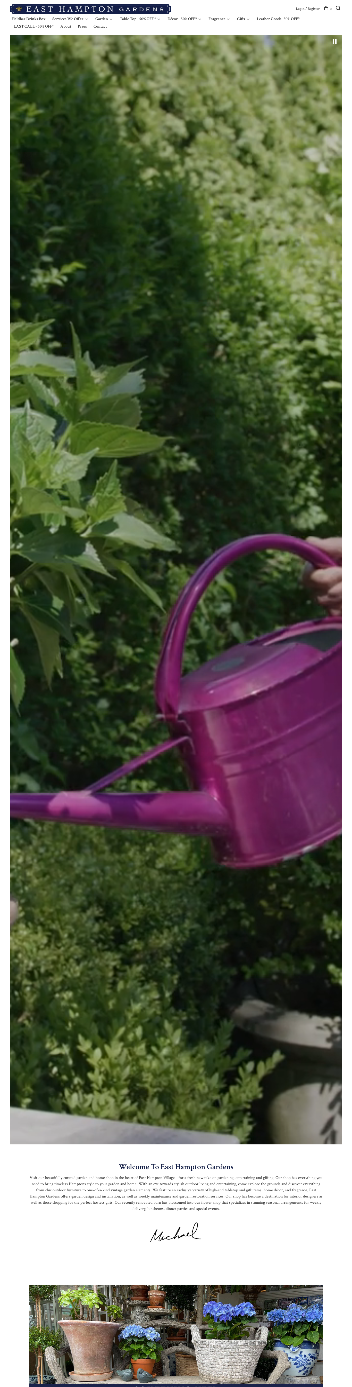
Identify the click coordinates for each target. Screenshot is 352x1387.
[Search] (339, 9)
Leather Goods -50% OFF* (278, 19)
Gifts (241, 19)
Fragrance (217, 19)
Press (82, 26)
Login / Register (308, 8)
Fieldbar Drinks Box (29, 19)
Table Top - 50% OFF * (138, 19)
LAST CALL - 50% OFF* (34, 26)
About (65, 26)
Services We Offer (67, 19)
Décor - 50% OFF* (182, 19)
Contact (100, 26)
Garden (101, 19)
